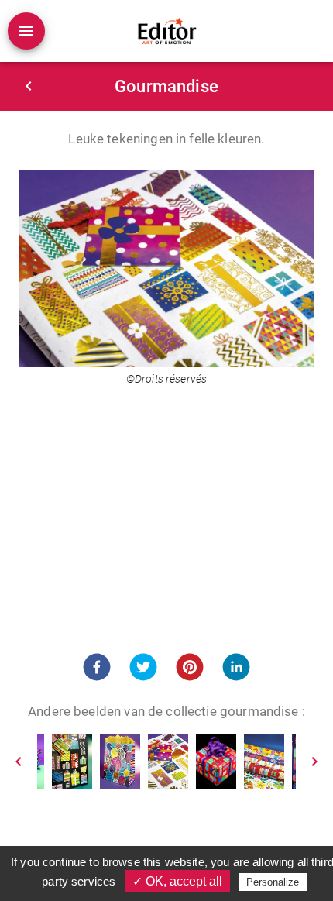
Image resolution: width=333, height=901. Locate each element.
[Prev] (18, 761)
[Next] (314, 761)
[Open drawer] (26, 31)
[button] (97, 667)
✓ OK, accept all (177, 881)
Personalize (272, 882)
